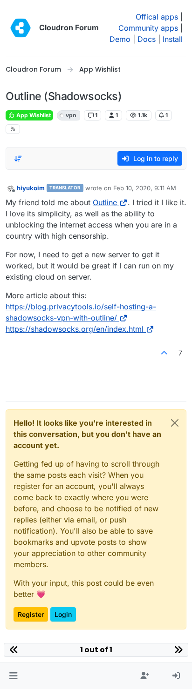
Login (63, 614)
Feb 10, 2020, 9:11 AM (144, 188)
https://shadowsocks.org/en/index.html (75, 329)
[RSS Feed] (13, 129)
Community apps (148, 28)
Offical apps (157, 16)
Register (31, 614)
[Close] (175, 423)
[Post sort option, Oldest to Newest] (18, 158)
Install (173, 39)
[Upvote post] (164, 353)
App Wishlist (33, 115)
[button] (13, 676)
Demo (120, 39)
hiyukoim (31, 188)
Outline (105, 202)
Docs (146, 39)
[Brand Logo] (20, 28)
